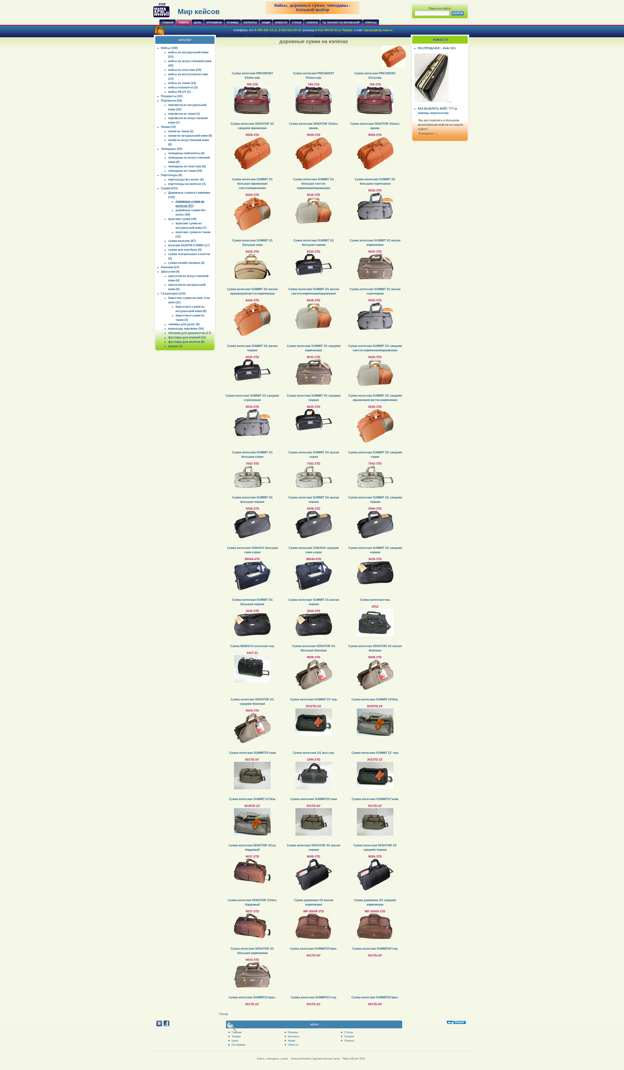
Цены (197, 22)
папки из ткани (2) (181, 131)
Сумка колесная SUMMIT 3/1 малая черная (252, 348)
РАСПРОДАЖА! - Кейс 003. (437, 48)
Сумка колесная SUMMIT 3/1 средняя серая (375, 455)
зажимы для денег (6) (184, 324)
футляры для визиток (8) (186, 342)
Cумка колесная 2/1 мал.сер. (313, 753)
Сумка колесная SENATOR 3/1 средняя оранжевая (252, 126)
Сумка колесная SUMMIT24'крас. (375, 997)
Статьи (348, 1032)
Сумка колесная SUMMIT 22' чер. (375, 753)
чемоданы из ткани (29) (185, 170)
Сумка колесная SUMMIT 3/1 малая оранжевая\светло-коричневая (252, 291)
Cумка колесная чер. (375, 600)
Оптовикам (214, 22)
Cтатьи (296, 22)
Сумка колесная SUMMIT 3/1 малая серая (313, 455)
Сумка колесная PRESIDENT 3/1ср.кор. (375, 75)
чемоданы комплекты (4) (186, 153)
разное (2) (175, 346)
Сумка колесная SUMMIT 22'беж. (252, 799)
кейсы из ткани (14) (182, 83)
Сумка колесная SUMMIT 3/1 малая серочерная (375, 291)
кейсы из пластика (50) (184, 70)
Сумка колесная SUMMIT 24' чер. (313, 699)
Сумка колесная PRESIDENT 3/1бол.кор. (252, 75)
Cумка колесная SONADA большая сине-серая (252, 550)
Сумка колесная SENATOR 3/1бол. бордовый (252, 902)
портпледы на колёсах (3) (187, 184)
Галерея (312, 22)
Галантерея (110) (173, 293)
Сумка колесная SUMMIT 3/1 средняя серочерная (252, 398)
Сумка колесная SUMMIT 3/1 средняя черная (314, 398)
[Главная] (161, 17)
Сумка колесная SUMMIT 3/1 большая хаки (252, 243)
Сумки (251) (169, 188)
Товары (183, 22)
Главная (167, 22)
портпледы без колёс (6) (186, 179)
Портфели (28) (171, 100)
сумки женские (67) (182, 241)
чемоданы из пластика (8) (187, 166)
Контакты (250, 22)
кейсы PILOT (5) (179, 92)
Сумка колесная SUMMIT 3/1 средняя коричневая (314, 348)
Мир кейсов (199, 12)
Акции (266, 22)
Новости (281, 22)
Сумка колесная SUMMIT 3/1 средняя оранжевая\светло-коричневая (375, 398)
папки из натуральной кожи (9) (190, 135)
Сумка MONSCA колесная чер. (252, 646)
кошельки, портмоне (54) (186, 328)
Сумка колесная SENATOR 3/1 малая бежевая (375, 648)
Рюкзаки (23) (170, 267)
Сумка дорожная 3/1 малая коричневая (313, 902)
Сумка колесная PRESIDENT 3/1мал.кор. (313, 75)
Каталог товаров (241, 35)
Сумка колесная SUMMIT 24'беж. (375, 699)
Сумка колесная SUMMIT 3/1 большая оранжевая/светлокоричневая (252, 184)
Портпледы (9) (171, 175)
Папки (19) (168, 127)
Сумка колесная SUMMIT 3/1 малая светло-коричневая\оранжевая (313, 291)
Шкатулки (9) (170, 271)
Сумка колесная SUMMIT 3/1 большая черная (313, 243)
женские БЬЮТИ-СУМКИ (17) (189, 245)
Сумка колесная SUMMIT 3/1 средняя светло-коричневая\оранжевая (375, 348)
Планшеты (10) (172, 96)
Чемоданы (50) (171, 149)
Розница (233, 22)
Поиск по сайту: (440, 8)
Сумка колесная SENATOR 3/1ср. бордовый (252, 847)
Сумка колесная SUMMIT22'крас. (252, 997)
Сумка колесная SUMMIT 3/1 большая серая (252, 455)
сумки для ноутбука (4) (185, 249)
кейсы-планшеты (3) (183, 87)
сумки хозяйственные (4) (186, 263)
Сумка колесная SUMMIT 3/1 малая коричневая (375, 243)
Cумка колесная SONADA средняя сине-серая (314, 550)
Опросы (371, 22)
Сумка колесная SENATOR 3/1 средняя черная (375, 847)
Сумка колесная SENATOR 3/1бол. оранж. (313, 126)
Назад (223, 1014)
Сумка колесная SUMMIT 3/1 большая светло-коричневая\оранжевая (313, 184)
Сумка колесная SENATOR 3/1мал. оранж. (375, 126)
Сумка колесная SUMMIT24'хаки (252, 753)
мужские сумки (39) (182, 219)
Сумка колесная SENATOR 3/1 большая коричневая (252, 951)
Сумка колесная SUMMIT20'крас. (313, 948)
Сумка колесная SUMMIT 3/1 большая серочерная (375, 181)
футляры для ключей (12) (187, 337)
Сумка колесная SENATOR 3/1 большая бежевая (313, 648)
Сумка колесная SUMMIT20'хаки (313, 799)
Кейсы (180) (169, 48)
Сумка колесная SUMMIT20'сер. (375, 948)
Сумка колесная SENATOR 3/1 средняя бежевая (252, 702)
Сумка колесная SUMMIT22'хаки (375, 799)
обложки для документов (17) (189, 333)
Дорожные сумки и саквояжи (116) (293, 35)
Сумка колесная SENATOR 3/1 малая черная (313, 847)
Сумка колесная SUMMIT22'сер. (314, 997)
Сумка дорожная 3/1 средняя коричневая (375, 902)
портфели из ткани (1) (184, 113)
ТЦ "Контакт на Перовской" (341, 22)
